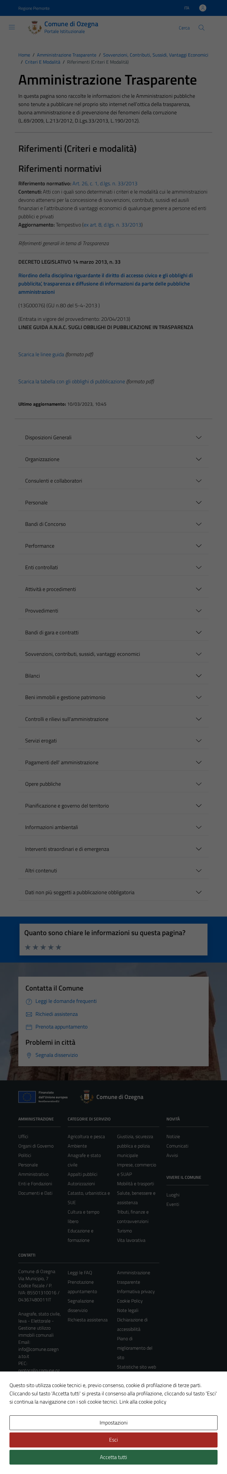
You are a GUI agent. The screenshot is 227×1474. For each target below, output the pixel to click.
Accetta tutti (113, 1457)
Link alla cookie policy (142, 1402)
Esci (113, 1440)
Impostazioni (114, 1423)
